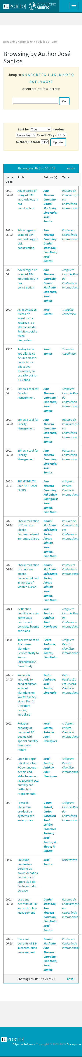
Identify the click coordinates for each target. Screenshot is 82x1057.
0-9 (24, 74)
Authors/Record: (28, 142)
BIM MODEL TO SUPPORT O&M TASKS (27, 485)
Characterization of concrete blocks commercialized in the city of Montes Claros (28, 576)
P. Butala (49, 848)
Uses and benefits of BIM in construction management (27, 906)
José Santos (48, 219)
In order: (58, 129)
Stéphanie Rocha (50, 532)
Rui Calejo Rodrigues (50, 496)
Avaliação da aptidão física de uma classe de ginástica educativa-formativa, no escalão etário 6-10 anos (26, 364)
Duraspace (74, 1044)
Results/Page (46, 135)
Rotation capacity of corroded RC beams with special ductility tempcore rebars (27, 736)
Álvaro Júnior (48, 540)
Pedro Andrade (49, 642)
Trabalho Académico (69, 312)
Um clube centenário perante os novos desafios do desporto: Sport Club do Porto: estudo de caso (27, 875)
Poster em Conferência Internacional (70, 234)
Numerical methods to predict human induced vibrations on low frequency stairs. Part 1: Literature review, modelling (26, 694)
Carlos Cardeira (49, 813)
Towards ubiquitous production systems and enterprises (25, 811)
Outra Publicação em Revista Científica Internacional (70, 684)
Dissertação (69, 860)
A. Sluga (50, 844)
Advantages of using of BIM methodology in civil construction (27, 199)
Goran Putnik (48, 805)
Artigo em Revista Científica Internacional (70, 487)
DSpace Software (24, 1044)
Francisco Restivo (50, 831)
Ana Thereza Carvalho (50, 195)
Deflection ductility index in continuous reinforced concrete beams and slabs (28, 620)
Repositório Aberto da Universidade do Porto (30, 42)
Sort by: (24, 129)
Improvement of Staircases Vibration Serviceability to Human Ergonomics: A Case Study (28, 653)
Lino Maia (50, 213)
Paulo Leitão (48, 822)
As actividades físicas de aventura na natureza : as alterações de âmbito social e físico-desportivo (27, 325)
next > (71, 168)
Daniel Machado (50, 206)
